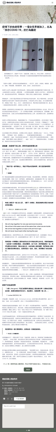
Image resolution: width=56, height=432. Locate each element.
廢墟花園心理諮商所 (13, 2)
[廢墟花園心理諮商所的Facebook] (8, 398)
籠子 (30, 151)
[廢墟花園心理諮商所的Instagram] (11, 398)
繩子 (5, 213)
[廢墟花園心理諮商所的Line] (4, 398)
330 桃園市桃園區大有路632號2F (12, 383)
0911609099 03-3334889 (11, 385)
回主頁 (28, 369)
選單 (29, 430)
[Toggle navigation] (52, 2)
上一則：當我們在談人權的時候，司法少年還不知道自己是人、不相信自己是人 (28, 364)
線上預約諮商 (21, 398)
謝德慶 (45, 149)
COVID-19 (35, 187)
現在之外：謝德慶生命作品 (16, 209)
